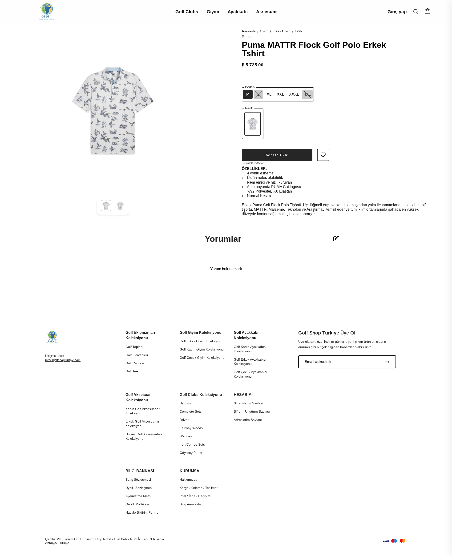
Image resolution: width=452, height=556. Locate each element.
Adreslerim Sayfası (248, 420)
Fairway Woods (191, 428)
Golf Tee (131, 371)
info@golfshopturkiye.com (63, 360)
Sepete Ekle (277, 155)
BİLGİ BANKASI (139, 471)
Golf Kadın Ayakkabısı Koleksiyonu (250, 349)
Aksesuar (266, 11)
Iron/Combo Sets (192, 444)
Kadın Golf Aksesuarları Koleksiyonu (143, 411)
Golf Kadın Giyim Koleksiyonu (202, 349)
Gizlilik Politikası (137, 504)
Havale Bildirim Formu (141, 512)
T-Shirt (300, 31)
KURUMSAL (191, 471)
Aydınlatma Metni (138, 496)
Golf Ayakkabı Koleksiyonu (246, 335)
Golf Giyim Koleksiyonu (201, 332)
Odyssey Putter (191, 453)
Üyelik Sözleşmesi (138, 488)
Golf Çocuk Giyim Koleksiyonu (202, 357)
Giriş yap (397, 11)
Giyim (213, 11)
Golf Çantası (134, 363)
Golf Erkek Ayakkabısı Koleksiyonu (250, 362)
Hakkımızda (188, 479)
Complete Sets (191, 411)
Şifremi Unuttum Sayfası (252, 411)
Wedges (186, 436)
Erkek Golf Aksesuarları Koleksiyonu (142, 423)
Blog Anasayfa (190, 504)
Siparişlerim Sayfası (248, 403)
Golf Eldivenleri (136, 355)
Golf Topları (134, 347)
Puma (247, 37)
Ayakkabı (238, 11)
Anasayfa (249, 31)
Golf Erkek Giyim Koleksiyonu (201, 341)
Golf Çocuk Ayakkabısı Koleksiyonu (250, 374)
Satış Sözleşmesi (138, 479)
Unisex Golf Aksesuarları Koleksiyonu (143, 436)
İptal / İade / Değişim (195, 496)
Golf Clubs (186, 11)
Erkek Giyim (282, 31)
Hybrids (185, 403)
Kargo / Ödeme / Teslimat (199, 488)
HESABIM (242, 395)
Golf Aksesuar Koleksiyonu (138, 397)
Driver (184, 420)
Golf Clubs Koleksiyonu (201, 395)
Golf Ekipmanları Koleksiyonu (140, 335)
